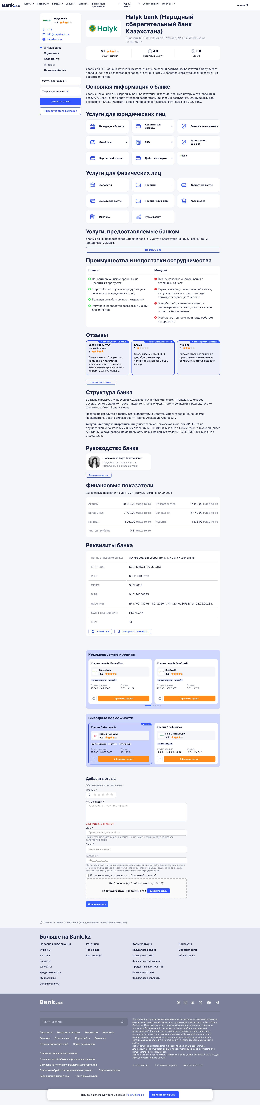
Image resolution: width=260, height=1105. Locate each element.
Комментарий (95, 801)
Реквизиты (91, 1032)
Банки (59, 922)
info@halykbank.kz (58, 34)
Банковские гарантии (203, 126)
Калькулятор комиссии (146, 961)
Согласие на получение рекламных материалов (68, 1064)
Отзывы (49, 64)
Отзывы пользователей (54, 1044)
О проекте (46, 1032)
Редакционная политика (54, 1075)
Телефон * (92, 856)
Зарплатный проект (111, 158)
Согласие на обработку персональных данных (67, 1059)
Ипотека (104, 216)
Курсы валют (153, 216)
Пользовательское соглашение (58, 1053)
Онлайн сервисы (50, 983)
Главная (47, 922)
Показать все (153, 250)
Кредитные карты (201, 184)
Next (218, 683)
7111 (49, 29)
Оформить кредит (123, 698)
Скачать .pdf (102, 631)
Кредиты (150, 184)
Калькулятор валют (144, 949)
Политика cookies (109, 1070)
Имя (89, 828)
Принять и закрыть (163, 1094)
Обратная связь (188, 949)
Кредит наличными (156, 200)
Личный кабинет (55, 70)
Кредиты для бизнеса (153, 126)
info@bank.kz (187, 955)
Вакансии (100, 1038)
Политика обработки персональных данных (66, 1070)
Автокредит (197, 200)
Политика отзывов (86, 1075)
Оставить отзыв (60, 101)
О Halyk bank (52, 47)
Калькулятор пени (143, 972)
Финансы (45, 949)
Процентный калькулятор (148, 966)
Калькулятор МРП (143, 955)
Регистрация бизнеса (198, 142)
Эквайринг (105, 142)
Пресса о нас (62, 1038)
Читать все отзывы (101, 382)
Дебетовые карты (156, 158)
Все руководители (98, 475)
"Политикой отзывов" (143, 875)
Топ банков (92, 949)
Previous (88, 683)
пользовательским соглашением (149, 1051)
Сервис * (91, 789)
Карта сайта (82, 1038)
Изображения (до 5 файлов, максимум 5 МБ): (136, 883)
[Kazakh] (255, 4)
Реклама (45, 1038)
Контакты (108, 1032)
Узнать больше (135, 1094)
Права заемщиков (84, 1044)
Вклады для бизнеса (111, 126)
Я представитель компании (60, 111)
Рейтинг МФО (94, 955)
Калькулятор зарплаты (146, 977)
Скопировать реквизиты (135, 631)
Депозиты (105, 184)
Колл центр (51, 58)
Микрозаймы (48, 977)
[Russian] (252, 4)
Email (90, 844)
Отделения (51, 53)
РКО (147, 142)
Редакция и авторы (68, 1032)
